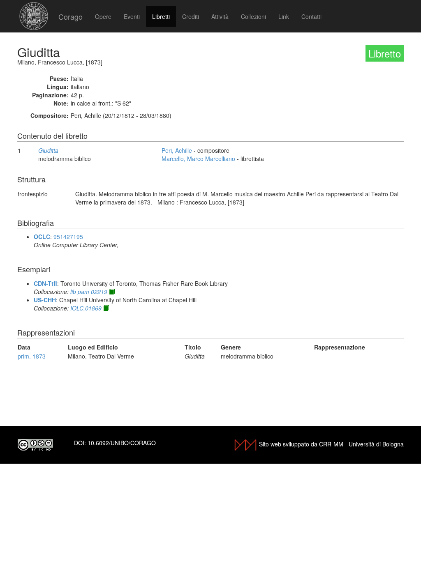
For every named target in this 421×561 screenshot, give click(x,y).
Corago (70, 16)
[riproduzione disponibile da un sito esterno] (112, 291)
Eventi (132, 16)
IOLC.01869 (86, 308)
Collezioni (253, 16)
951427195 (68, 236)
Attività (220, 16)
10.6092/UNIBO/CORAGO (122, 443)
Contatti (311, 16)
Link (283, 16)
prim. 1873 (32, 356)
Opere (103, 16)
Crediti (190, 16)
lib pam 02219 (88, 291)
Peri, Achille (177, 150)
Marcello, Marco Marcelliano (198, 158)
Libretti (161, 16)
